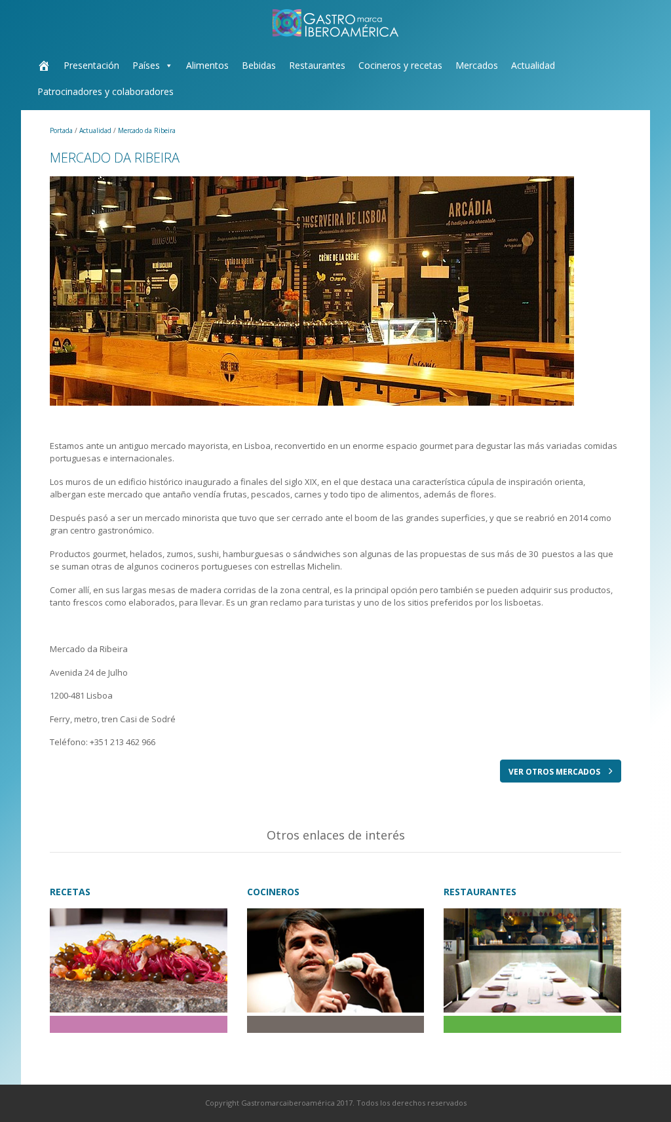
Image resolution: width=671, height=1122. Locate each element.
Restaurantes (317, 65)
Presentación (91, 65)
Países (146, 65)
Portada (62, 130)
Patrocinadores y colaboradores (105, 91)
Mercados (476, 65)
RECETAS (70, 891)
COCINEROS (273, 891)
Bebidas (259, 65)
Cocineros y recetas (400, 65)
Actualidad (533, 65)
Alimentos (207, 65)
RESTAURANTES (480, 891)
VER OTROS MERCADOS (555, 771)
